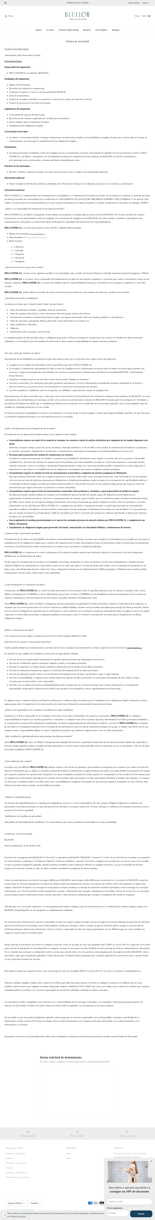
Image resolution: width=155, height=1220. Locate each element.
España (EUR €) (133, 3)
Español (145, 3)
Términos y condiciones (16, 1163)
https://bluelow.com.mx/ (37, 237)
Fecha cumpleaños (114, 1208)
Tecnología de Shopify (27, 1210)
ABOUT (38, 30)
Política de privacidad (15, 1153)
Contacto (10, 1168)
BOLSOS (87, 30)
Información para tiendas (17, 1177)
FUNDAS (50, 30)
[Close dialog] (151, 1161)
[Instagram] (5, 3)
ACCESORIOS (101, 30)
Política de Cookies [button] (18, 1216)
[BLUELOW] (77, 16)
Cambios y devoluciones (16, 1172)
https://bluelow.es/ (37, 233)
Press (68, 1153)
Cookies (9, 1158)
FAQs (68, 1158)
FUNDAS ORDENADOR (69, 30)
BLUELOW (14, 1210)
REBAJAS (116, 30)
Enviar (141, 1214)
